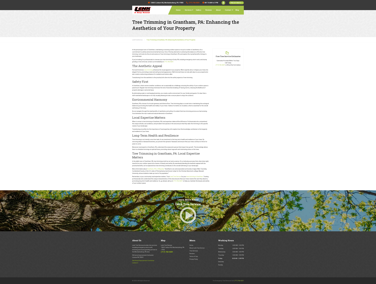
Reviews (208, 10)
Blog (237, 10)
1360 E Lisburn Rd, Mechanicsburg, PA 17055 (167, 3)
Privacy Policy (193, 259)
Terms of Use (193, 256)
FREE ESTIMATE (235, 3)
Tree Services (193, 251)
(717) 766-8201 (220, 65)
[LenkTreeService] (142, 10)
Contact (228, 10)
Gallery (198, 10)
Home (178, 10)
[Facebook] (223, 3)
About (218, 10)
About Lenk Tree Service (197, 248)
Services (188, 10)
